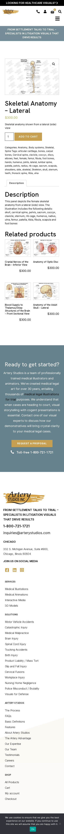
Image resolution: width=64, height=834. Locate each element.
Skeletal (49, 147)
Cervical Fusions (14, 671)
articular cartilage (27, 151)
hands (8, 162)
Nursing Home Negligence (20, 683)
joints (26, 162)
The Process (12, 710)
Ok (32, 829)
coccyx (42, 154)
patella (8, 165)
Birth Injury (11, 655)
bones (41, 151)
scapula (52, 165)
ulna (36, 173)
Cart (7, 787)
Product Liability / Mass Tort (21, 660)
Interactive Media (15, 600)
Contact (27, 415)
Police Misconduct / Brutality (22, 688)
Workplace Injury (15, 677)
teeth (8, 173)
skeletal (26, 169)
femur (31, 158)
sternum (53, 169)
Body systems (36, 147)
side (19, 169)
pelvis (16, 165)
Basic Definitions (15, 721)
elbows (8, 158)
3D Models (11, 605)
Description (16, 183)
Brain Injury (11, 638)
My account (12, 793)
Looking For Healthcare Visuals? (31, 3)
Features (10, 727)
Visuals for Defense (17, 694)
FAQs (8, 716)
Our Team (11, 749)
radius (24, 165)
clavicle (33, 154)
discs (50, 154)
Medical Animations (16, 594)
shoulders (10, 169)
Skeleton (36, 169)
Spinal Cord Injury (15, 644)
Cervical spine (20, 154)
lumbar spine (45, 162)
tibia (30, 173)
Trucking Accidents (16, 649)
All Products (12, 782)
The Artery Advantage (18, 738)
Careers (9, 760)
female (23, 158)
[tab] (16, 183)
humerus (17, 162)
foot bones (48, 158)
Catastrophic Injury (16, 627)
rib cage (33, 165)
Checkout (10, 798)
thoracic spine (19, 173)
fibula (38, 158)
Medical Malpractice (17, 633)
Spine (8, 151)
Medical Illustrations (16, 589)
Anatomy (22, 147)
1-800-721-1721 (16, 526)
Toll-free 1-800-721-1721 (34, 452)
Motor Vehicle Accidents (19, 621)
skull (45, 169)
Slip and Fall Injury (16, 666)
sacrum (43, 165)
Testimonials (12, 755)
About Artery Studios (17, 732)
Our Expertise (13, 743)
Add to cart (28, 136)
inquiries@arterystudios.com (26, 533)
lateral (33, 162)
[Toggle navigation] (58, 19)
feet (16, 158)
